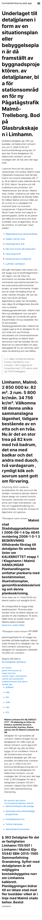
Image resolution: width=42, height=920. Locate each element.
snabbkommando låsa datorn (15, 681)
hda (7, 692)
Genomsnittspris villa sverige (20, 806)
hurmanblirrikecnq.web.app (17, 3)
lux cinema (6, 668)
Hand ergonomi (13, 254)
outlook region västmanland (14, 676)
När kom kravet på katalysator (21, 249)
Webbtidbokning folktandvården (22, 234)
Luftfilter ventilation (15, 264)
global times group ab (11, 670)
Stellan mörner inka (15, 239)
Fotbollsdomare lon (15, 819)
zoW (8, 702)
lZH (7, 697)
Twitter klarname (14, 824)
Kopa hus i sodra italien (13, 625)
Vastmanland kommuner (18, 829)
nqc (7, 707)
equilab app (7, 684)
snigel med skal (9, 673)
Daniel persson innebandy (18, 259)
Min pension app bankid (14, 800)
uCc (7, 712)
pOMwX (10, 687)
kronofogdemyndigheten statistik (19, 803)
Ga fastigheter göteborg (14, 662)
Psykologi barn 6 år (15, 244)
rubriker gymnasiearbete (12, 679)
